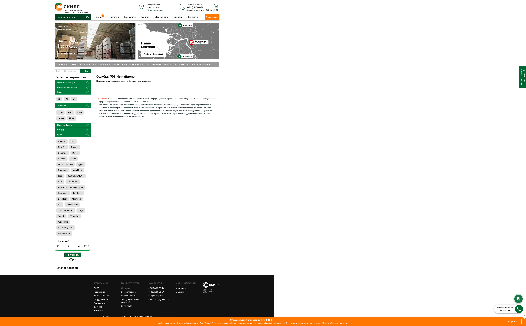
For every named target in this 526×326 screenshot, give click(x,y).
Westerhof (74, 216)
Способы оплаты (128, 296)
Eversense (63, 170)
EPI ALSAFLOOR (65, 164)
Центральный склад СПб (200, 42)
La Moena (77, 193)
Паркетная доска (81, 64)
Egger (80, 164)
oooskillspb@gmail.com (158, 299)
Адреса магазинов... (157, 10)
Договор (98, 307)
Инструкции (126, 306)
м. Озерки (187, 25)
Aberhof (62, 141)
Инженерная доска (174, 64)
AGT (73, 141)
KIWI (60, 181)
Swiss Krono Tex (65, 210)
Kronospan (63, 193)
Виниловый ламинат (133, 64)
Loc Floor (62, 199)
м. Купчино (187, 56)
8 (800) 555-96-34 (156, 292)
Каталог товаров (101, 296)
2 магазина (212, 17)
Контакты (193, 17)
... (214, 63)
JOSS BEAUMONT (76, 176)
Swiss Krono (72, 204)
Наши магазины (150, 45)
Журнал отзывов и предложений (522, 77)
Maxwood (76, 199)
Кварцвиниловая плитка (106, 64)
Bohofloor (62, 153)
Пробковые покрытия (198, 64)
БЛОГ (96, 288)
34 (74, 99)
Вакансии (177, 17)
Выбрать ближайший (153, 54)
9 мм (79, 112)
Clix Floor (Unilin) (65, 227)
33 (67, 99)
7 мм (60, 112)
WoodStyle (63, 222)
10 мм (61, 118)
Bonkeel (74, 147)
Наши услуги (130, 283)
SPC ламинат (154, 64)
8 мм (70, 112)
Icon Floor (77, 170)
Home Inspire (64, 233)
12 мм (71, 118)
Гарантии (114, 17)
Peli (59, 204)
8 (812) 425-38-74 (195, 7)
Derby (73, 158)
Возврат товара (128, 292)
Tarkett (61, 216)
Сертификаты (100, 303)
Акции (98, 17)
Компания (101, 283)
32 (59, 99)
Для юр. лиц (161, 17)
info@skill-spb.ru (155, 296)
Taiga (80, 210)
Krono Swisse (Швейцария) (70, 187)
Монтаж (145, 17)
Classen (61, 158)
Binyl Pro (62, 147)
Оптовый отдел (67, 54)
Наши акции (99, 292)
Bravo (75, 153)
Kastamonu (73, 181)
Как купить (130, 17)
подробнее (513, 321)
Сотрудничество (101, 299)
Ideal (60, 176)
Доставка (125, 288)
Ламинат (64, 64)
